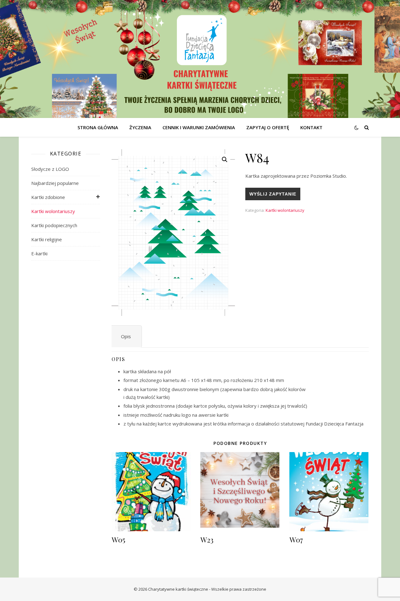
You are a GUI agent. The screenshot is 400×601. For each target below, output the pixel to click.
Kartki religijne (46, 239)
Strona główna (98, 127)
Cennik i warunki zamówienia (198, 127)
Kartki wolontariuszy (53, 211)
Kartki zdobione (48, 197)
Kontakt (311, 127)
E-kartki (39, 253)
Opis (126, 336)
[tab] (126, 336)
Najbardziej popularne (55, 183)
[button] (224, 159)
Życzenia (140, 127)
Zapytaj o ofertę (267, 127)
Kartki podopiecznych (54, 225)
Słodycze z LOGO (50, 169)
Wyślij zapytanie (272, 193)
